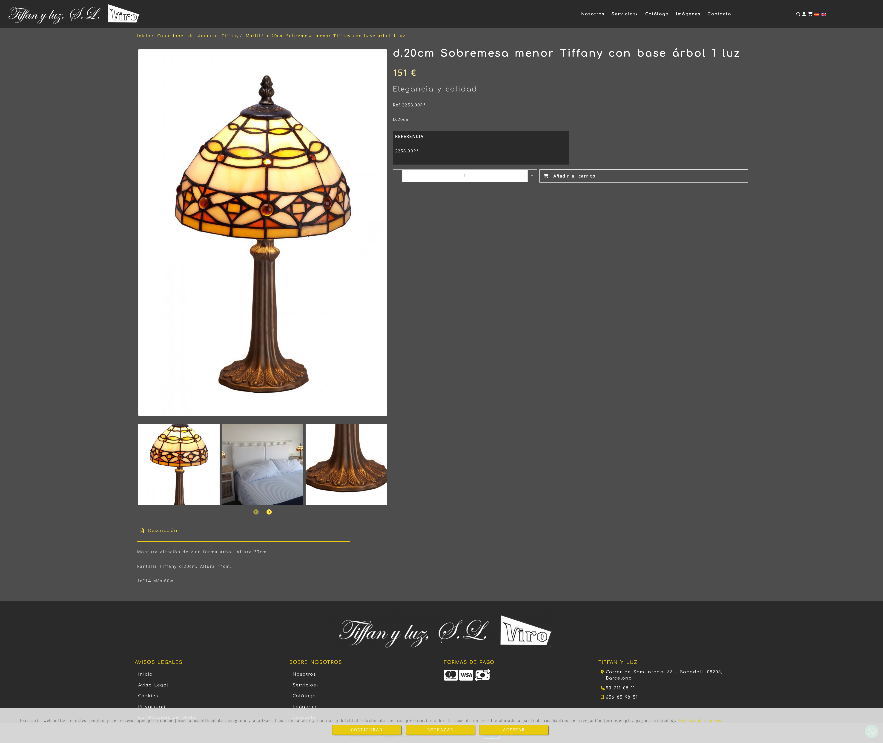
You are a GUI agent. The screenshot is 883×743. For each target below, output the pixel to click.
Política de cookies (700, 720)
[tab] (243, 531)
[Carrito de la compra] (810, 14)
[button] (804, 14)
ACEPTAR (514, 729)
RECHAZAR (440, 729)
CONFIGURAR (367, 729)
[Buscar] (798, 14)
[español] (816, 14)
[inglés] (823, 14)
